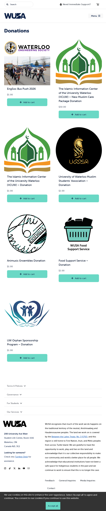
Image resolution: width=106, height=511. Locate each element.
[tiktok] (10, 468)
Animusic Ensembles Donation (26, 260)
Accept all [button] (53, 505)
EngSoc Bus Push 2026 (21, 88)
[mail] (29, 468)
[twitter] (14, 468)
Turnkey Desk (21, 456)
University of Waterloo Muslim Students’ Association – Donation (77, 181)
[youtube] (24, 468)
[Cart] (98, 4)
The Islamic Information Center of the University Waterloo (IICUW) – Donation (26, 181)
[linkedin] (19, 468)
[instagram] (5, 468)
